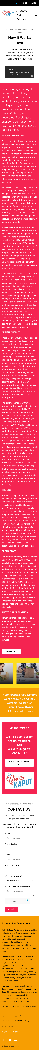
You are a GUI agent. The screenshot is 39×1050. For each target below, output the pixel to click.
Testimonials (7, 1021)
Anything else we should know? (18, 886)
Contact (18, 1021)
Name (7, 833)
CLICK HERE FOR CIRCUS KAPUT (19, 762)
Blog (27, 1021)
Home (4, 1016)
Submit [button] (11, 909)
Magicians (24, 740)
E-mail (7, 855)
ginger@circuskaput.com (12, 1031)
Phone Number (11, 844)
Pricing (23, 1016)
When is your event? (13, 865)
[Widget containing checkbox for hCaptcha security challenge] (17, 901)
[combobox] (19, 880)
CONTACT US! (11, 651)
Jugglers (24, 749)
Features (13, 1016)
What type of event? (13, 876)
